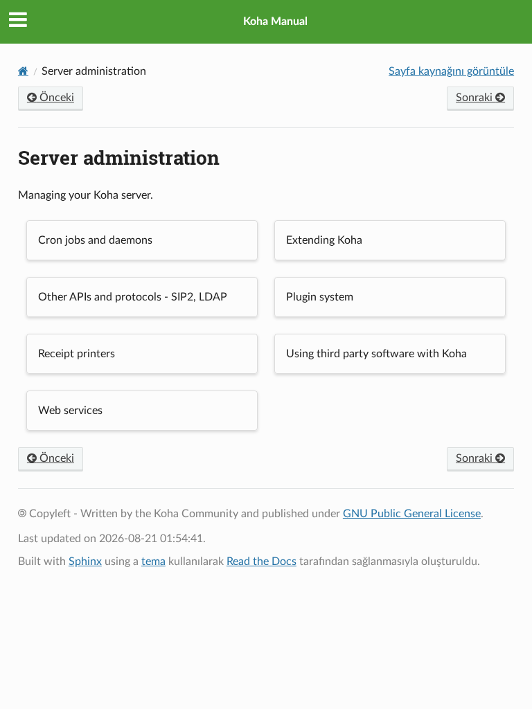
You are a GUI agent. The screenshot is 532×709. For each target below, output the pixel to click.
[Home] (23, 71)
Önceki (55, 97)
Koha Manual (275, 21)
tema (153, 561)
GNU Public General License (412, 513)
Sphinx (85, 561)
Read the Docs (261, 561)
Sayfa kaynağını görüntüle (451, 71)
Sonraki (475, 97)
